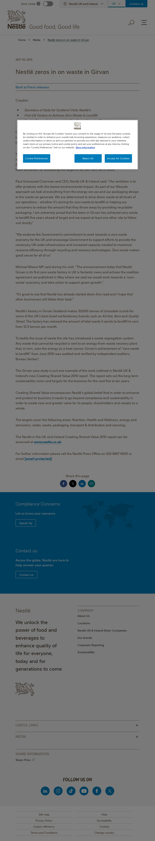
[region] (77, 145)
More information (85, 147)
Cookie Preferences (36, 158)
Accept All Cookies (118, 158)
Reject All (88, 158)
